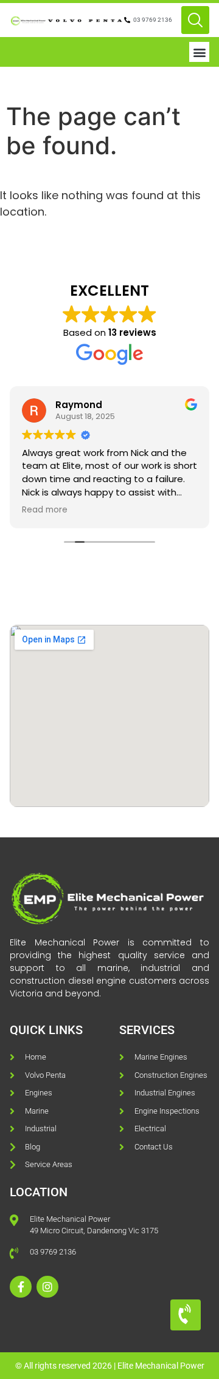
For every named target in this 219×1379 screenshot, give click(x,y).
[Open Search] (195, 20)
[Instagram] (47, 1287)
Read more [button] (45, 510)
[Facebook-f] (21, 1287)
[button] (199, 52)
